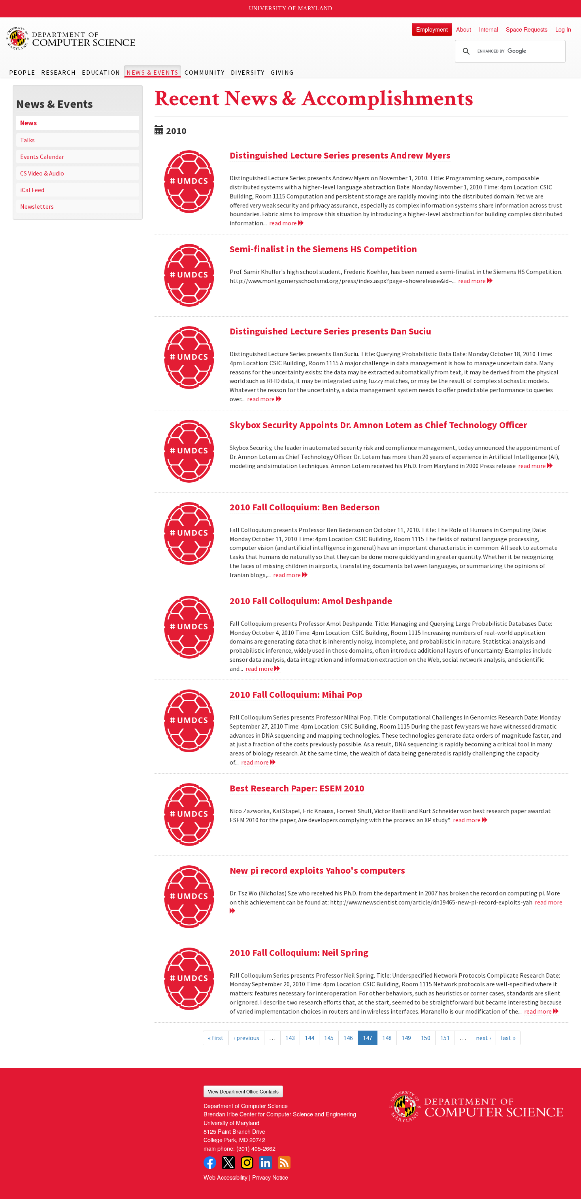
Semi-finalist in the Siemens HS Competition (323, 249)
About (463, 29)
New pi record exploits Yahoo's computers (317, 870)
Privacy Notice (270, 1177)
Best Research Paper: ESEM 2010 (297, 788)
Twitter (228, 1162)
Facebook (210, 1162)
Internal (488, 29)
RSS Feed (284, 1162)
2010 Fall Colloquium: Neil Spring (299, 952)
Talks (27, 140)
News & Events (152, 72)
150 (425, 1038)
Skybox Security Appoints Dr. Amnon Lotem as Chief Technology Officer (378, 425)
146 (348, 1038)
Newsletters (37, 206)
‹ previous (246, 1038)
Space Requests (526, 29)
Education (101, 72)
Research (58, 72)
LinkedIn (265, 1162)
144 (309, 1038)
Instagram (247, 1162)
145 (329, 1038)
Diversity (248, 72)
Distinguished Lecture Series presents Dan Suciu (330, 331)
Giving (282, 72)
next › (483, 1038)
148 (387, 1038)
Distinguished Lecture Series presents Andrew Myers (340, 155)
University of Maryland (290, 8)
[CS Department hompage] (476, 1104)
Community (204, 72)
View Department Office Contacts (243, 1091)
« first (216, 1038)
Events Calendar (42, 156)
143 (290, 1038)
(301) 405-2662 (255, 1148)
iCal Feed (32, 190)
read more (283, 223)
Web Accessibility (225, 1177)
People (22, 72)
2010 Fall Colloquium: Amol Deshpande (311, 601)
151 (445, 1038)
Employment (432, 29)
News (28, 123)
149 (406, 1038)
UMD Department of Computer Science (71, 38)
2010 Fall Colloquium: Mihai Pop (296, 694)
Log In (563, 29)
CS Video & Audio (42, 173)
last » (508, 1038)
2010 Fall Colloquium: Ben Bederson (305, 507)
